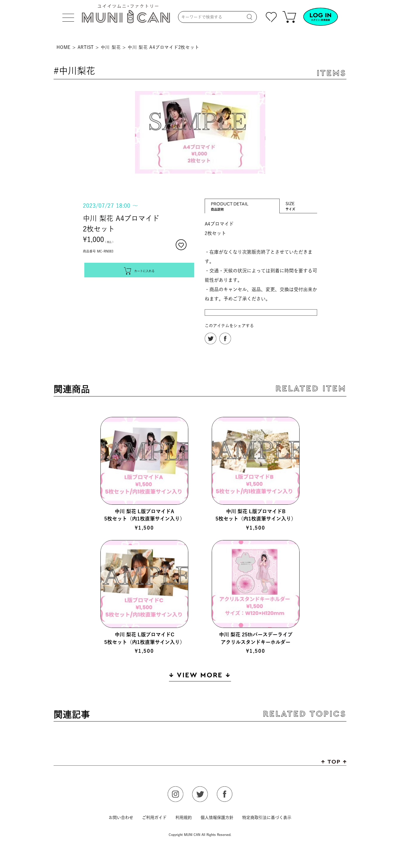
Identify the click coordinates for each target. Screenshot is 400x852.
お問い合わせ (121, 817)
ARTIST (86, 47)
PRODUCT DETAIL (229, 203)
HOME (64, 47)
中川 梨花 (111, 47)
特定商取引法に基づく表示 (266, 817)
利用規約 (183, 817)
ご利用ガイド (154, 817)
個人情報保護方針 (217, 817)
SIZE (290, 203)
